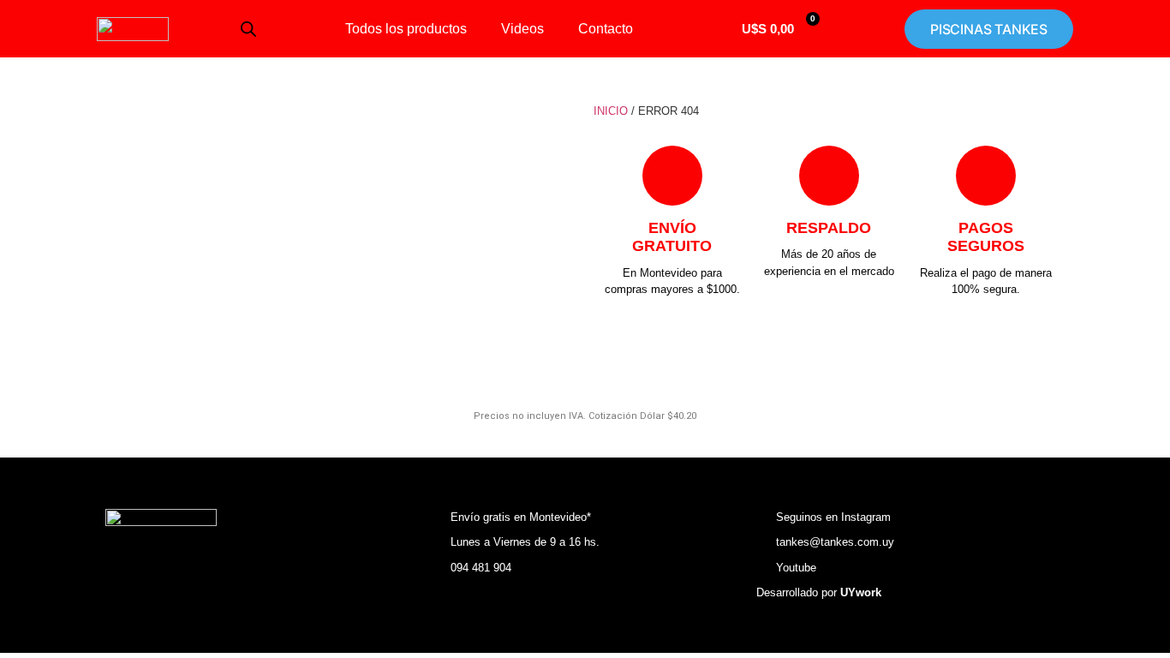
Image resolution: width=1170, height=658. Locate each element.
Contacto (605, 28)
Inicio (611, 111)
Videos (522, 28)
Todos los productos (406, 28)
